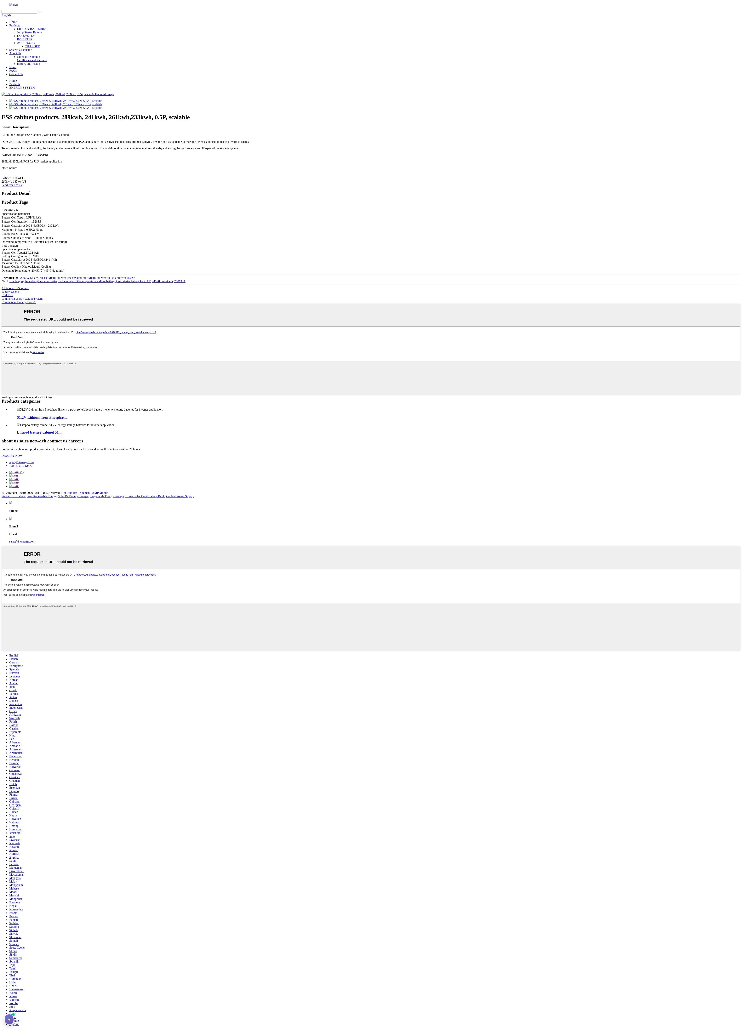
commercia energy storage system (22, 298)
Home (13, 22)
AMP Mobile (100, 492)
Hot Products (69, 492)
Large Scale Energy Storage (107, 496)
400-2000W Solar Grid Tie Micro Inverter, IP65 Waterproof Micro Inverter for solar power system (75, 277)
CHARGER (32, 46)
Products (14, 25)
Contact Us (16, 74)
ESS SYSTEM (26, 35)
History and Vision (28, 63)
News (12, 67)
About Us (15, 53)
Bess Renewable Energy (41, 496)
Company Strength (28, 56)
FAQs (13, 70)
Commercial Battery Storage (19, 302)
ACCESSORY (26, 42)
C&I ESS (7, 295)
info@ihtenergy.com (21, 462)
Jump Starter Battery (29, 32)
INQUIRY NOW (12, 455)
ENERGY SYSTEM (22, 87)
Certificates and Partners (32, 60)
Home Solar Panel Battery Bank (145, 496)
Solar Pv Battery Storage (73, 496)
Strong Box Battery (13, 496)
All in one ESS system (15, 288)
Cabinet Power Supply (180, 496)
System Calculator (20, 49)
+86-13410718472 (20, 465)
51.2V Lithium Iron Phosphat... (42, 417)
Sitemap (85, 492)
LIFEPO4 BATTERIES (32, 29)
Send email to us (12, 185)
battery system (10, 291)
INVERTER (24, 39)
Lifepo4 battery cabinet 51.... (40, 432)
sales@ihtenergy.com (22, 541)
